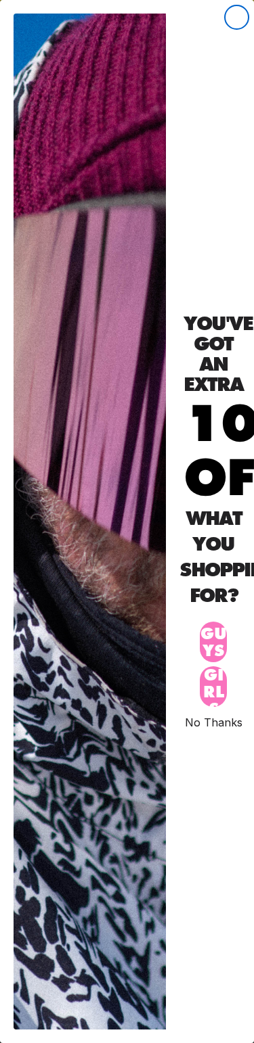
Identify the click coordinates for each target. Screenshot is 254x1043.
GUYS (213, 642)
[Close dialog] (237, 17)
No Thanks (213, 722)
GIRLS (213, 686)
